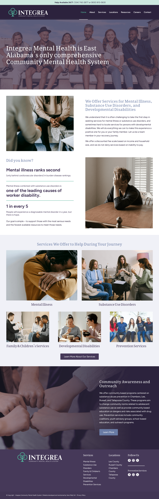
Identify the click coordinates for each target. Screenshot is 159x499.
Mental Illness (89, 461)
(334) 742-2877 (81, 2)
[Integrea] (28, 12)
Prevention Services (92, 484)
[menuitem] (83, 12)
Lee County (114, 461)
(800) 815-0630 (98, 2)
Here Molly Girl (71, 495)
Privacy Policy (81, 495)
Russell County (115, 465)
